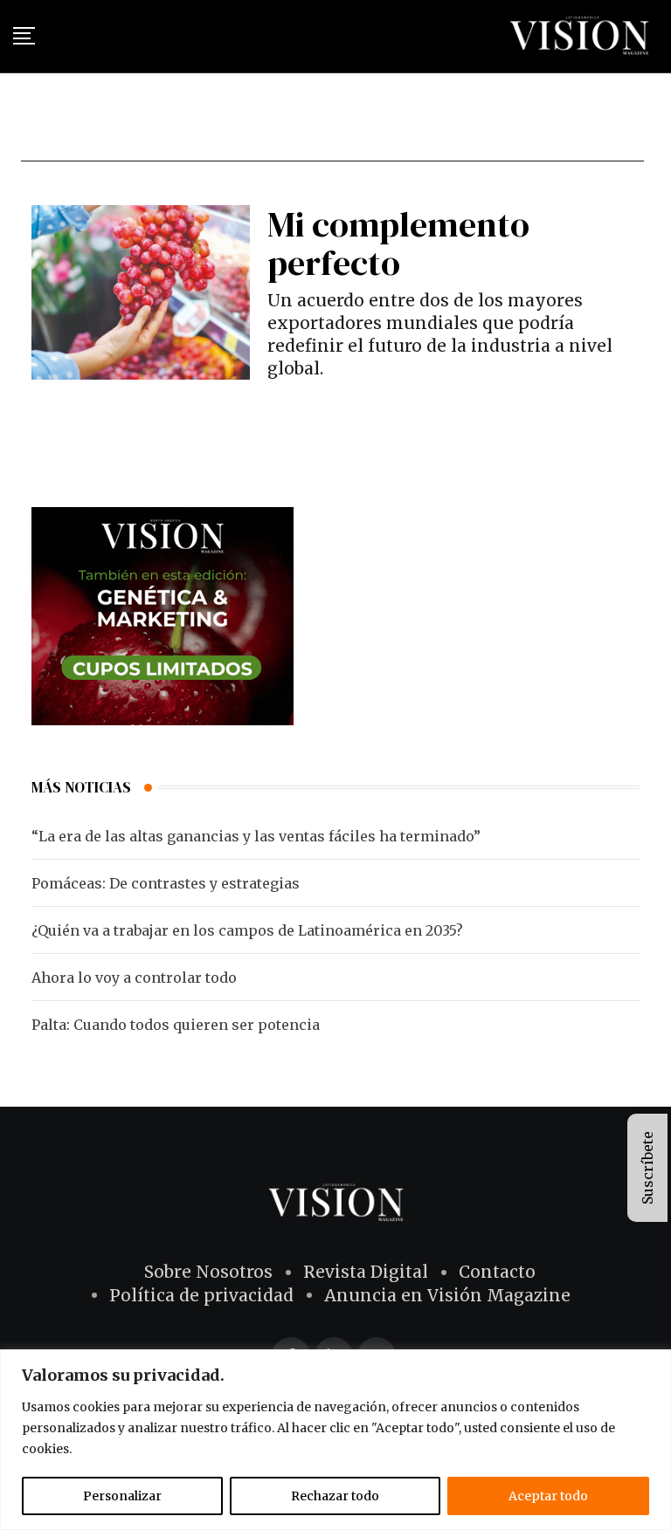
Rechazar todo (335, 1496)
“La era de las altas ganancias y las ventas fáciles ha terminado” (256, 836)
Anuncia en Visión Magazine (447, 1295)
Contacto (497, 1271)
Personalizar (122, 1496)
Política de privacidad (201, 1295)
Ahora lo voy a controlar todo (134, 977)
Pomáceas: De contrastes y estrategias (165, 883)
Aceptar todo (548, 1496)
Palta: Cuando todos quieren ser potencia (175, 1024)
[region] (335, 1439)
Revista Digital (365, 1271)
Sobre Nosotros (208, 1271)
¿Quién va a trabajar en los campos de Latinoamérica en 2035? (247, 930)
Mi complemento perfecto (398, 243)
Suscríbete (647, 1167)
